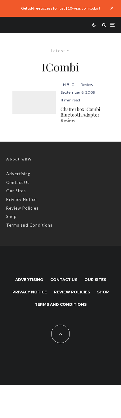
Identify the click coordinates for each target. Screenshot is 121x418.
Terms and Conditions (29, 225)
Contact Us (17, 182)
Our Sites (16, 190)
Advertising (18, 173)
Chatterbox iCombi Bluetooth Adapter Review (80, 114)
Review (86, 84)
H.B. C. (69, 84)
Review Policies (22, 208)
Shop (11, 216)
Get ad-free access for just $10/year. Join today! (60, 8)
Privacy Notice (21, 199)
